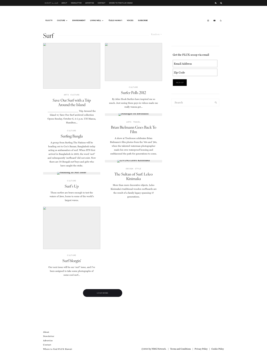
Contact (101, 3)
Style (138, 168)
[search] (216, 102)
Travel (137, 122)
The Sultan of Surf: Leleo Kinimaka (133, 176)
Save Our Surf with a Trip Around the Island (72, 102)
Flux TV (48, 20)
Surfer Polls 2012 (133, 92)
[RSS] (215, 3)
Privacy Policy (201, 348)
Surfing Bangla (72, 136)
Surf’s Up (72, 186)
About (64, 3)
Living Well (95, 20)
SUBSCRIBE (143, 20)
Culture (61, 20)
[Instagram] (208, 21)
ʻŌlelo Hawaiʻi (115, 20)
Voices (130, 20)
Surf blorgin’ (71, 260)
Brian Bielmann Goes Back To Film (133, 129)
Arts (66, 95)
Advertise (89, 3)
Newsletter (76, 3)
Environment (78, 20)
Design (130, 168)
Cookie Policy (217, 348)
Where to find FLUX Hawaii (121, 3)
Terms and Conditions (180, 348)
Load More (102, 293)
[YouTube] (214, 21)
